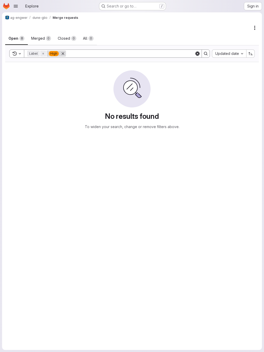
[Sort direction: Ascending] (250, 53)
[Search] (206, 53)
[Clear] (197, 54)
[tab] (16, 38)
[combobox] (229, 53)
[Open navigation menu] (16, 6)
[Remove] (63, 54)
